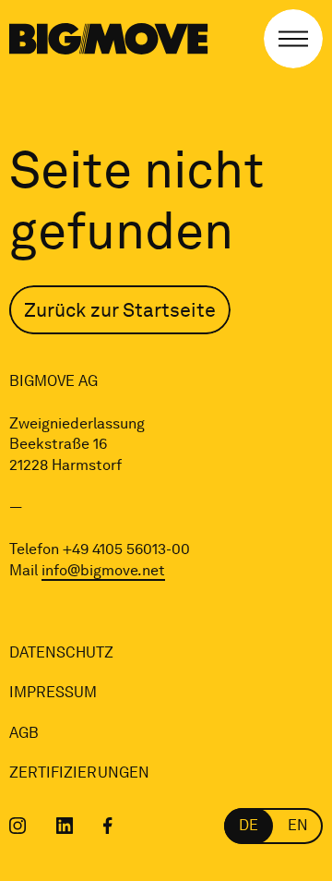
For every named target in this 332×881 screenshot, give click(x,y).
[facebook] (108, 825)
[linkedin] (65, 825)
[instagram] (18, 825)
